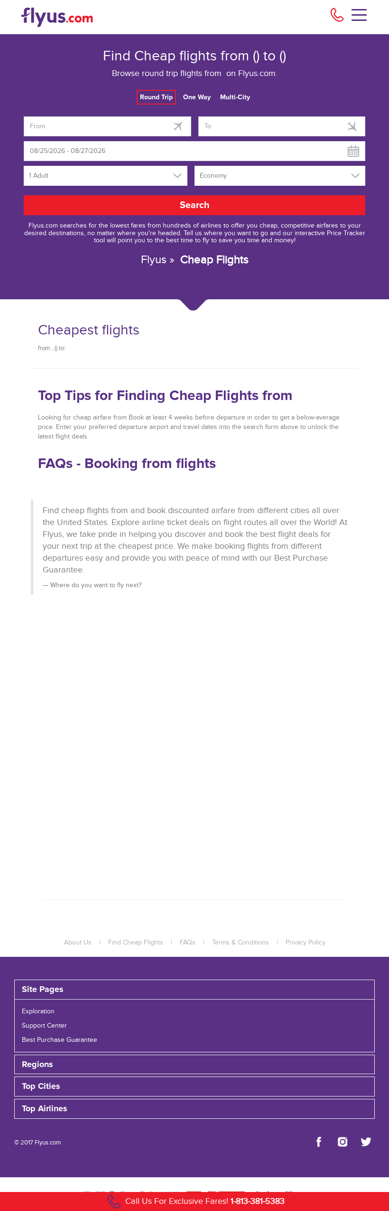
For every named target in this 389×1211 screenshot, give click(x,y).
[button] (194, 1109)
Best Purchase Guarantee (59, 1040)
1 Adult (38, 176)
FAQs (187, 942)
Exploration (38, 1011)
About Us (78, 942)
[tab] (194, 989)
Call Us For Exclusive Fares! (205, 1201)
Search (195, 205)
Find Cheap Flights (135, 942)
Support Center (44, 1026)
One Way (197, 97)
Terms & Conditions (240, 942)
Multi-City (235, 97)
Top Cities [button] (41, 1086)
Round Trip (156, 97)
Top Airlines (44, 1109)
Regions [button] (37, 1064)
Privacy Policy (305, 942)
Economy (213, 176)
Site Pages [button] (43, 989)
